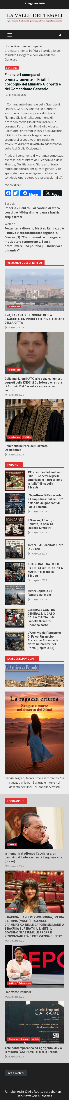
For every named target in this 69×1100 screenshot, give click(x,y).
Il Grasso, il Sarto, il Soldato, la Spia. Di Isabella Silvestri (15, 526)
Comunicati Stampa (18, 1039)
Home (9, 46)
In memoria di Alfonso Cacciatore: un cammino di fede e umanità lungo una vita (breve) (34, 828)
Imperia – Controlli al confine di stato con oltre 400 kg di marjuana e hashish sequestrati (33, 210)
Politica (27, 437)
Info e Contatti (16, 1073)
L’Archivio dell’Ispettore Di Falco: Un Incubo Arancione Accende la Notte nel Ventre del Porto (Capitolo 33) (15, 641)
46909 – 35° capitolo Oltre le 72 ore (15, 549)
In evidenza (11, 68)
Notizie (12, 844)
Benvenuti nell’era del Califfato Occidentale (34, 420)
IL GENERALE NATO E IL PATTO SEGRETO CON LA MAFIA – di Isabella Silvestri (15, 572)
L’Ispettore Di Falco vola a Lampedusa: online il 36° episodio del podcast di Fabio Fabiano (15, 503)
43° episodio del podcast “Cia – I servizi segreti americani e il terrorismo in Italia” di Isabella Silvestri (15, 480)
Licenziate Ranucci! (34, 966)
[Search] (60, 35)
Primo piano (25, 983)
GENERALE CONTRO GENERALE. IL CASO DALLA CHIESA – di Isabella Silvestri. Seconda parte (15, 618)
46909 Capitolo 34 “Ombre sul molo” (15, 595)
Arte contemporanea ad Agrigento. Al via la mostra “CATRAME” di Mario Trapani (34, 1022)
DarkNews (24, 1096)
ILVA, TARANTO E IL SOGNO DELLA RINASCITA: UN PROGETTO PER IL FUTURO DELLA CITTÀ (34, 290)
